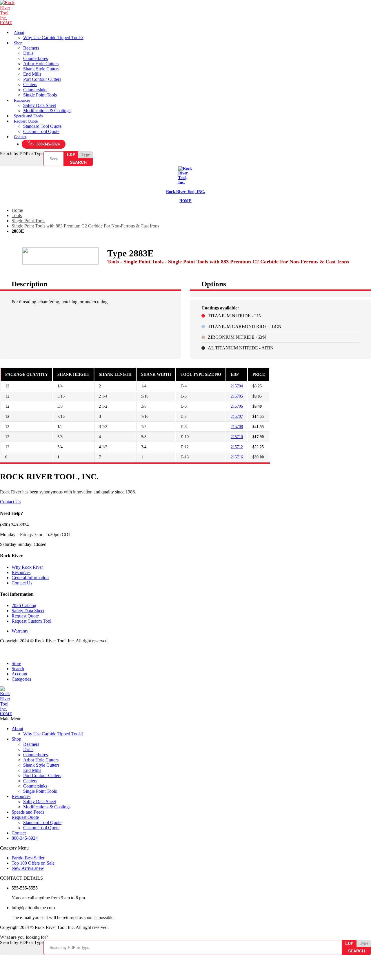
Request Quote (26, 121)
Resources (22, 100)
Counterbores (35, 58)
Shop (18, 43)
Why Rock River (27, 567)
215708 (237, 426)
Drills (28, 53)
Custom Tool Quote (41, 131)
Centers (30, 84)
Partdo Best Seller (28, 857)
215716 (237, 457)
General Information (30, 577)
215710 (237, 437)
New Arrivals (28, 868)
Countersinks (35, 89)
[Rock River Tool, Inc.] (185, 12)
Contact (20, 137)
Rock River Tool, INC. (185, 191)
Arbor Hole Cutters (41, 63)
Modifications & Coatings (46, 110)
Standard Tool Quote (42, 126)
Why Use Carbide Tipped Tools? (53, 37)
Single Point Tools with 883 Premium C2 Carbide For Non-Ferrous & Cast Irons (85, 225)
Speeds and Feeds (28, 116)
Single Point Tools (40, 94)
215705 (237, 396)
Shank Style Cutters (41, 68)
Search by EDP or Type (21, 153)
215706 (237, 406)
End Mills (32, 74)
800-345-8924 (48, 144)
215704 (237, 386)
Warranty (20, 630)
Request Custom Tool (31, 621)
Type (85, 154)
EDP (71, 154)
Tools (17, 215)
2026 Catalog (24, 605)
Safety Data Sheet (39, 105)
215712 (237, 447)
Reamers (31, 47)
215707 (237, 416)
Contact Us (10, 501)
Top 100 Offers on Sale (33, 863)
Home (17, 210)
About (19, 32)
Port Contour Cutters (42, 79)
